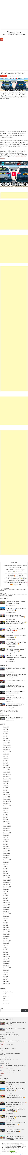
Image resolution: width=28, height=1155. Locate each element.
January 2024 (6, 797)
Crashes (5, 994)
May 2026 (5, 734)
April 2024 (5, 790)
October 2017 (6, 965)
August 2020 (6, 889)
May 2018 (5, 950)
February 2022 (6, 848)
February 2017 (6, 983)
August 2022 (6, 835)
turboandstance (12, 76)
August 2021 (6, 862)
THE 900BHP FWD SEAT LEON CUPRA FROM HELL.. (16, 680)
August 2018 (6, 943)
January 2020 (6, 905)
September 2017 (7, 968)
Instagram (2, 158)
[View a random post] (25, 39)
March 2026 (6, 738)
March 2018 (6, 954)
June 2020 (5, 893)
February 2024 (6, 794)
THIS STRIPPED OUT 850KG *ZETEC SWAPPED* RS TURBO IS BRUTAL (13, 590)
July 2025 (5, 756)
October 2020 (6, 884)
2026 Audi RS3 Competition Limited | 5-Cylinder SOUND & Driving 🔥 (16, 650)
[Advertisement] (14, 15)
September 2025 (7, 752)
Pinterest (23, 156)
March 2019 (6, 927)
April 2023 (5, 817)
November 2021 (6, 855)
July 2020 (5, 891)
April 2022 (5, 844)
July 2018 (5, 945)
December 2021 (6, 853)
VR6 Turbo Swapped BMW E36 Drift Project (14, 717)
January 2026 (6, 743)
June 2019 (5, 920)
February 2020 (6, 902)
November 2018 (6, 936)
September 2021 (7, 860)
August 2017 (6, 970)
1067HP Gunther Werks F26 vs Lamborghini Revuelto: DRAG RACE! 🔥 (15, 616)
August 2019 (6, 916)
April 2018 (5, 952)
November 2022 (7, 828)
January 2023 (6, 824)
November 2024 (6, 774)
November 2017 (6, 963)
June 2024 (5, 785)
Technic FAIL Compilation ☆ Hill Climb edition (14, 1070)
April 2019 (5, 925)
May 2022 (5, 842)
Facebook (18, 156)
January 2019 (6, 932)
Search (1, 1008)
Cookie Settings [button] (5, 1151)
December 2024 (6, 772)
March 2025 (6, 765)
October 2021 (6, 857)
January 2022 (6, 851)
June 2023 (5, 812)
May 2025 (5, 761)
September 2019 (7, 914)
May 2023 (5, 815)
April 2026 (5, 736)
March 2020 (6, 900)
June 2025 (5, 758)
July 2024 (5, 783)
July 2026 (5, 729)
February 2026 (6, 740)
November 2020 (7, 882)
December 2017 (6, 961)
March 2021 (5, 873)
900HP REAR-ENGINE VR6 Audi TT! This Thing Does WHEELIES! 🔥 (16, 643)
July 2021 (5, 864)
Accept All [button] (12, 1151)
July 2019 (5, 918)
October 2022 (6, 830)
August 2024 (6, 781)
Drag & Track (3, 76)
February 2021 (6, 875)
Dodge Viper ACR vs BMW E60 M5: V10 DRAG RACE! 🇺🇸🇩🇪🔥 (15, 629)
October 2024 (6, 776)
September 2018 (7, 941)
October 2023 (6, 803)
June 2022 (5, 839)
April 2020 (5, 898)
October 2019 (6, 911)
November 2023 (7, 801)
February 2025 (6, 767)
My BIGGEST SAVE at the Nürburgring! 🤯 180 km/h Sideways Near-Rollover (16, 622)
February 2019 (6, 929)
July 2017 (5, 972)
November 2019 (6, 909)
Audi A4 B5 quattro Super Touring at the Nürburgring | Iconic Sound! (16, 602)
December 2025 (7, 745)
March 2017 (5, 981)
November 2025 (7, 747)
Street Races (6, 1001)
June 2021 (5, 866)
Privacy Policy (14, 1152)
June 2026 (5, 731)
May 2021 (5, 869)
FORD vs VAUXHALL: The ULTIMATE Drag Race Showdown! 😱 (16, 609)
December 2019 (6, 907)
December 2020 (7, 880)
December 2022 (7, 826)
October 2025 (6, 749)
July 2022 (5, 837)
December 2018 (6, 934)
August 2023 (6, 808)
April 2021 (5, 871)
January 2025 (6, 770)
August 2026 (6, 727)
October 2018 (6, 938)
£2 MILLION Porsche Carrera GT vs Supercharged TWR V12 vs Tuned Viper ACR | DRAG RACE (16, 657)
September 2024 (7, 779)
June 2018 (5, 947)
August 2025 (6, 754)
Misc (4, 998)
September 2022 (7, 833)
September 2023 (7, 806)
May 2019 (5, 923)
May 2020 (5, 896)
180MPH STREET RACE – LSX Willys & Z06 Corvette (16, 1065)
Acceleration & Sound (8, 991)
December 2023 (7, 799)
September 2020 (7, 887)
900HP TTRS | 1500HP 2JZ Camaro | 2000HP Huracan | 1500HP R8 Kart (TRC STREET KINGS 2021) (9, 712)
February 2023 (6, 821)
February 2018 (6, 956)
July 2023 (5, 810)
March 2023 (6, 819)
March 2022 (6, 846)
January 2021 (6, 878)
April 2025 (5, 763)
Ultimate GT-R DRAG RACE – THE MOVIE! (8, 1048)
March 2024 (6, 792)
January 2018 (6, 959)
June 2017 (5, 974)
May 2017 (5, 977)
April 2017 (5, 979)
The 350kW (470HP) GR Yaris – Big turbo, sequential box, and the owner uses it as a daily (13, 595)
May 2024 (5, 788)
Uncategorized (6, 1003)
